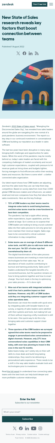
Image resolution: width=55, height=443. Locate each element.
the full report (13, 371)
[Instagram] (40, 428)
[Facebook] (21, 428)
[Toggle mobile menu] (51, 4)
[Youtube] (33, 428)
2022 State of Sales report (23, 126)
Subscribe (27, 419)
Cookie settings (43, 434)
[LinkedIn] (27, 428)
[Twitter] (15, 428)
